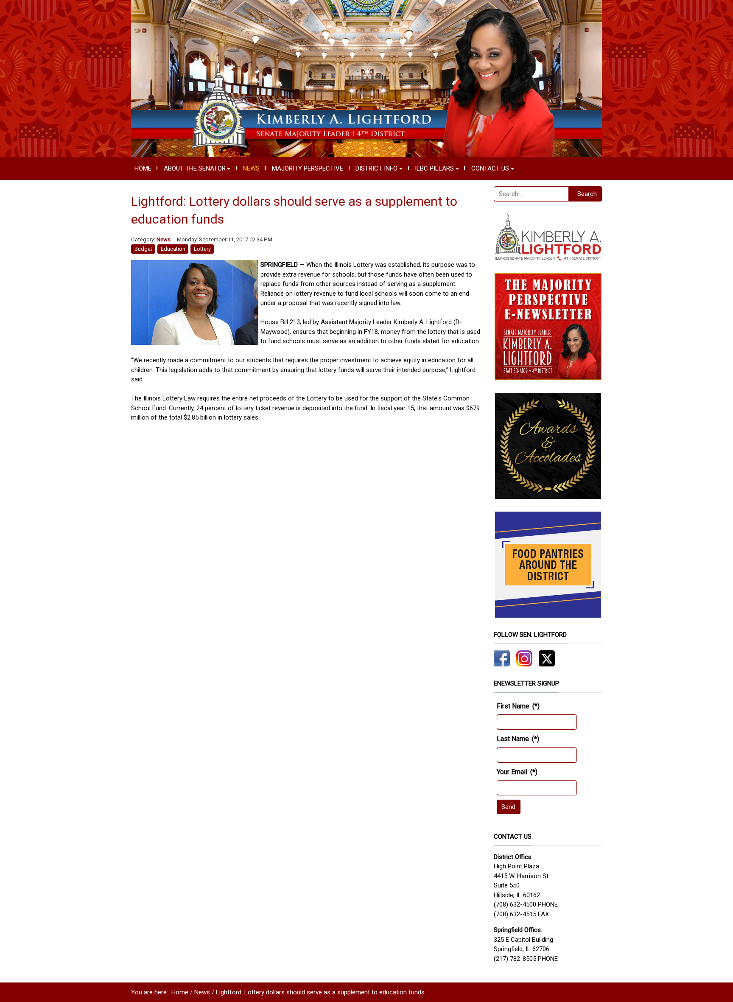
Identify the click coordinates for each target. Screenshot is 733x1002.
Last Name (518, 739)
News (164, 239)
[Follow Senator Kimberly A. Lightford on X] (547, 658)
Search (587, 194)
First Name (518, 706)
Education (173, 249)
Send (508, 807)
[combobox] (531, 194)
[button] (197, 168)
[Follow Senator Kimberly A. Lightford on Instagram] (524, 658)
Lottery (202, 249)
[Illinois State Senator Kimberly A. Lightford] (366, 78)
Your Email (517, 772)
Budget (143, 249)
